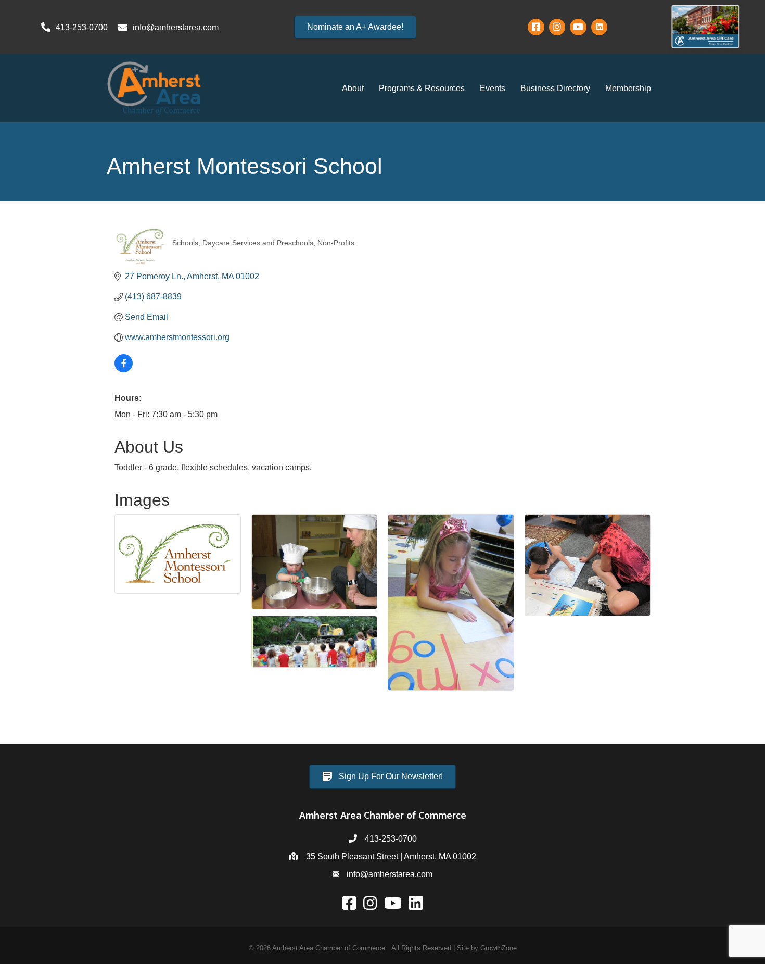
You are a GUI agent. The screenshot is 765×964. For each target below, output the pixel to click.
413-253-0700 (391, 838)
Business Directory (555, 88)
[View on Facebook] (123, 369)
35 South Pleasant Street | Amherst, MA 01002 (391, 856)
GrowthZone (498, 948)
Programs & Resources (422, 88)
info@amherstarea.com (389, 874)
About (353, 88)
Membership (628, 88)
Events (492, 88)
